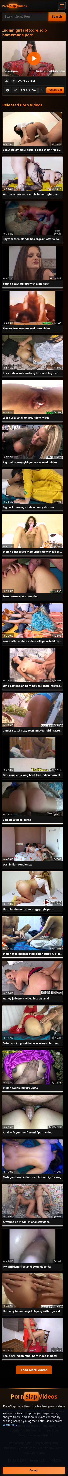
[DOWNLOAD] (42, 90)
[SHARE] (15, 90)
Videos (14, 6)
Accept (34, 1470)
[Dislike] (14, 81)
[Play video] (34, 58)
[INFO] (7, 90)
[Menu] (62, 6)
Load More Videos (34, 1370)
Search (57, 16)
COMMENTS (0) (55, 90)
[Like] (6, 81)
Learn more (10, 1424)
